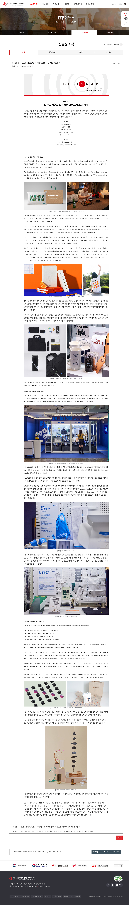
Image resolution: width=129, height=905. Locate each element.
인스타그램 (108, 885)
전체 (23, 52)
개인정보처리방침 (37, 896)
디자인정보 (45, 4)
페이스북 (112, 885)
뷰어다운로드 (57, 896)
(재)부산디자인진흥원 (13, 4)
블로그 (121, 885)
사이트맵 (77, 896)
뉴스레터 (108, 52)
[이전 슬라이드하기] (115, 866)
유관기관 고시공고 (52, 32)
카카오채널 (117, 885)
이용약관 (47, 896)
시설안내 (56, 4)
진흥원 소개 (90, 4)
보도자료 (80, 52)
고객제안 (116, 852)
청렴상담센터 (14, 896)
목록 (119, 838)
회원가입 (119, 4)
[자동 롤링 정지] (121, 866)
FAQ (96, 852)
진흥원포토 (110, 32)
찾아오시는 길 (68, 896)
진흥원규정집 (25, 896)
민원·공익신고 (78, 4)
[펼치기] (125, 23)
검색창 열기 (125, 4)
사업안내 (67, 4)
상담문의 (105, 852)
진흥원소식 (84, 33)
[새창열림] (20, 866)
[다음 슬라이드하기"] (118, 866)
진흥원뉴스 (33, 4)
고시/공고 (21, 32)
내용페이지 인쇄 (121, 44)
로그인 (114, 4)
